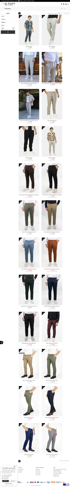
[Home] (61, 8)
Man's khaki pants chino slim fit (52, 380)
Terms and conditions (57, 473)
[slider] (2, 29)
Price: (3, 25)
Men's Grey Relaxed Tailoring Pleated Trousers (29, 120)
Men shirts (38, 470)
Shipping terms (56, 474)
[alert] (9, 475)
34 (53, 160)
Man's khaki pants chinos (29, 417)
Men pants (38, 469)
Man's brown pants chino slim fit (29, 380)
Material (3, 22)
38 (31, 160)
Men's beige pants (52, 157)
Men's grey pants (29, 46)
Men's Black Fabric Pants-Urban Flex (29, 343)
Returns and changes (57, 471)
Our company (21, 469)
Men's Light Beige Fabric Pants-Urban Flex (29, 83)
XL (29, 123)
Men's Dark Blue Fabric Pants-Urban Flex (52, 306)
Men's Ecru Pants (52, 46)
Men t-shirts (38, 474)
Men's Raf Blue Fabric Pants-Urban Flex (29, 269)
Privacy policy (56, 476)
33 (53, 123)
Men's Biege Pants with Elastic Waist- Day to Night (52, 83)
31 (26, 160)
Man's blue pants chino (29, 454)
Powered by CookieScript (9, 484)
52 (30, 457)
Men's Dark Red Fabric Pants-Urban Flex (52, 269)
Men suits (38, 473)
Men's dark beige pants (52, 120)
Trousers (64, 8)
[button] (3, 475)
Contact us (20, 470)
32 (50, 160)
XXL (31, 123)
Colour (3, 19)
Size (3, 16)
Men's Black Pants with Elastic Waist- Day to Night (52, 194)
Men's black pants (29, 157)
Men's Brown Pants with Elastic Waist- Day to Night (29, 194)
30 (50, 123)
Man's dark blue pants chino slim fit (52, 417)
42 (57, 345)
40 (54, 160)
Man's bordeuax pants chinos (52, 343)
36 (30, 160)
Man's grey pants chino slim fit (52, 454)
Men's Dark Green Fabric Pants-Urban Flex (29, 306)
